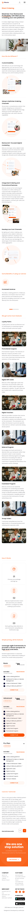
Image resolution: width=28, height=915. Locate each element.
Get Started (13, 859)
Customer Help (19, 881)
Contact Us (5, 877)
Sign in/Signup (19, 875)
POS (3, 893)
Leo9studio (21, 910)
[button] (10, 309)
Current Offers (19, 885)
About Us (4, 875)
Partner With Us (6, 891)
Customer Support (20, 877)
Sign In (4, 896)
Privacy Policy (6, 880)
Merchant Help (6, 894)
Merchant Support (7, 898)
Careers (4, 878)
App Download (19, 883)
